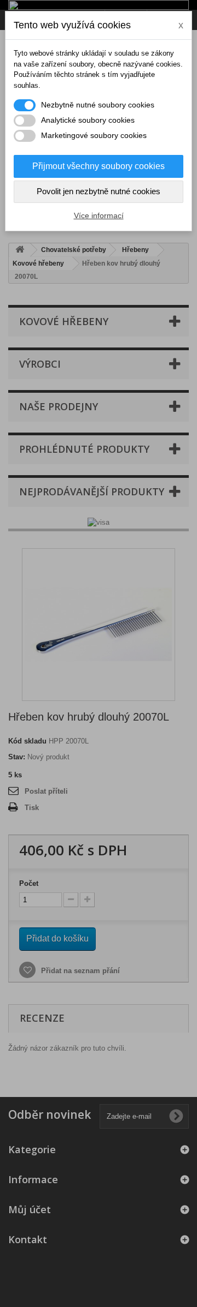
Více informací (99, 215)
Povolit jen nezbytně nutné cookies (98, 191)
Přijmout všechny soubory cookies (98, 166)
